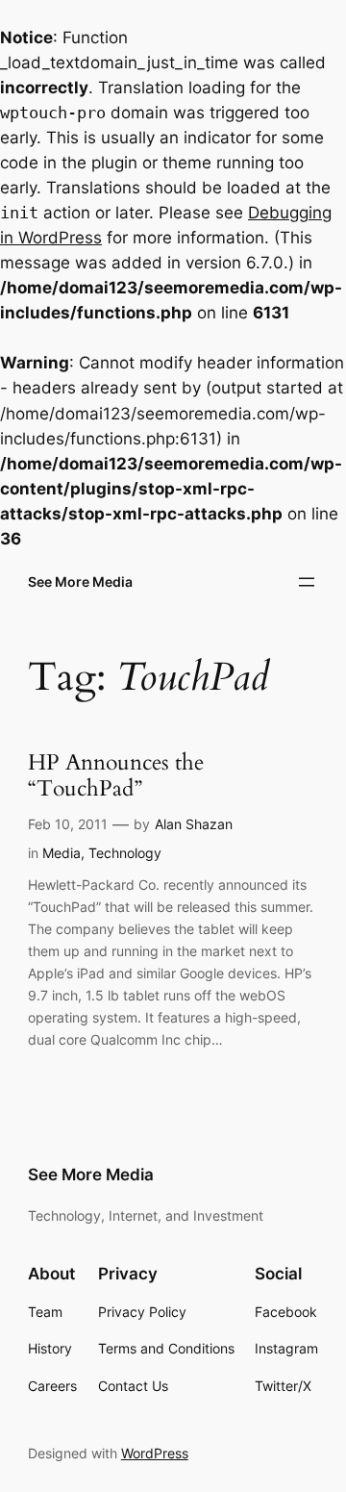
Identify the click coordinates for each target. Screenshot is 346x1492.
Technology (124, 853)
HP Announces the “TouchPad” (116, 776)
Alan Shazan (194, 824)
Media (61, 853)
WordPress (154, 1453)
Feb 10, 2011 (68, 824)
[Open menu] (306, 582)
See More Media (80, 581)
